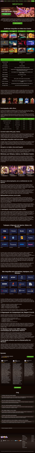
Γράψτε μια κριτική (30, 356)
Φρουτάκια (29, 31)
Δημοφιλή (4, 31)
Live (12, 31)
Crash (21, 31)
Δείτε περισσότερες (17, 387)
